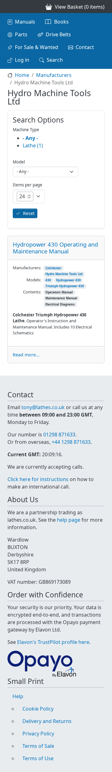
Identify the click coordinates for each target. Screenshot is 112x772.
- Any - (30, 138)
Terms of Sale (38, 746)
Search (55, 59)
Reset (29, 213)
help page (68, 519)
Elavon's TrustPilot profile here (53, 642)
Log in (22, 59)
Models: (33, 280)
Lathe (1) (33, 145)
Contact (85, 47)
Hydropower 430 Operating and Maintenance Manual (55, 247)
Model (19, 162)
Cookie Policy (38, 708)
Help (17, 696)
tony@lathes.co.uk (43, 407)
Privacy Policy (38, 733)
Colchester (53, 268)
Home (22, 75)
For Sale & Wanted (36, 47)
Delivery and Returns (47, 721)
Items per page (27, 185)
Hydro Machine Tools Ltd (63, 274)
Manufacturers (54, 75)
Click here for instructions (37, 479)
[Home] (10, 6)
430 (48, 280)
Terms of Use (38, 758)
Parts (21, 34)
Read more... (26, 355)
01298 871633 (59, 434)
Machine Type (26, 129)
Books (61, 21)
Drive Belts (58, 34)
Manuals (25, 21)
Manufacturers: (27, 267)
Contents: (32, 292)
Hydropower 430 (68, 280)
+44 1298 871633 (71, 442)
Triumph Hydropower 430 (64, 286)
